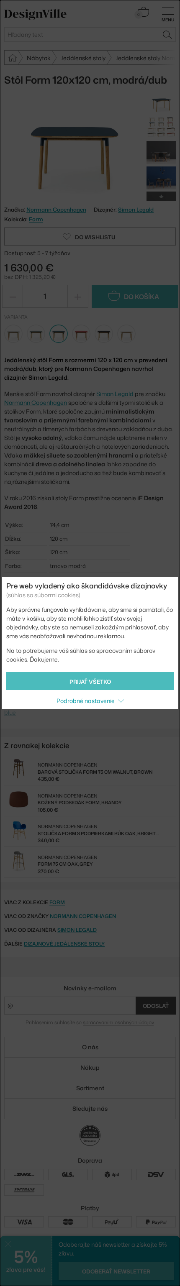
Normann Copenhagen (35, 403)
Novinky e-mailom (90, 988)
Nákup (90, 1067)
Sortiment (90, 1088)
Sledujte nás (90, 1108)
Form (36, 219)
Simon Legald (136, 209)
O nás (90, 1047)
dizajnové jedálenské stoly (64, 943)
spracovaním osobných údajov (118, 1022)
